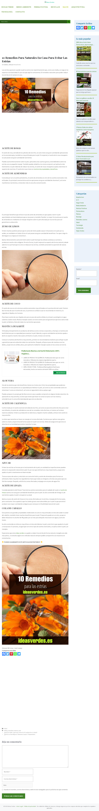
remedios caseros (13, 730)
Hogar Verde (7, 7)
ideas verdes (20, 533)
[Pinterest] (11, 654)
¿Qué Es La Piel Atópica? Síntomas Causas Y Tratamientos (19, 734)
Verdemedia (79, 228)
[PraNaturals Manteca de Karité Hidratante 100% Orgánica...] (12, 357)
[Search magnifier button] (68, 21)
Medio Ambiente (23, 7)
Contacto (20, 12)
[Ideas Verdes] (49, 2)
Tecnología (7, 12)
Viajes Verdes (80, 231)
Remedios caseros (81, 220)
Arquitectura (78, 7)
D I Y (77, 200)
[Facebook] (4, 654)
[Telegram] (19, 654)
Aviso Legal (19, 806)
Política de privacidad (30, 806)
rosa (20, 730)
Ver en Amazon (60, 373)
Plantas (78, 214)
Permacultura (41, 7)
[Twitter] (7, 654)
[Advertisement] (35, 40)
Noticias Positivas (81, 208)
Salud (65, 7)
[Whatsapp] (15, 654)
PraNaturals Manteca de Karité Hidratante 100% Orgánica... (40, 352)
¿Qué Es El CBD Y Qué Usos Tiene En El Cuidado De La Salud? (20, 732)
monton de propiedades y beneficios (46, 169)
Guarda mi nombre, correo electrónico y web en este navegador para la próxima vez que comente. (36, 789)
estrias (5, 730)
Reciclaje (55, 7)
